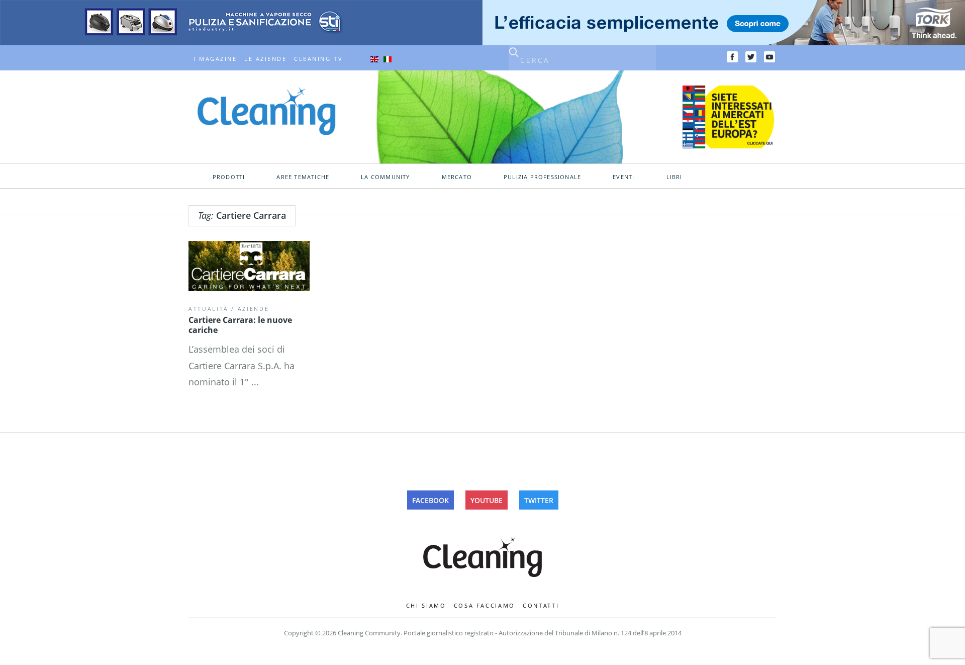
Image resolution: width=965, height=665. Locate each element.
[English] (374, 58)
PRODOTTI (229, 177)
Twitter (538, 500)
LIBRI (674, 177)
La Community (385, 177)
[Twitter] (750, 56)
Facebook (430, 500)
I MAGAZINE (215, 58)
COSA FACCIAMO (485, 605)
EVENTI (623, 177)
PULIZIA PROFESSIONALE (542, 177)
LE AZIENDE (265, 58)
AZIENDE (253, 308)
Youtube (486, 500)
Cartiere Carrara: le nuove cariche (240, 325)
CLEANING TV (318, 58)
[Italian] (387, 58)
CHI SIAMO (426, 605)
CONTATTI (541, 605)
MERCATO (457, 177)
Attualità (208, 308)
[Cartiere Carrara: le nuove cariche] (249, 266)
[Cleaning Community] (266, 110)
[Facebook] (732, 56)
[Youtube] (769, 56)
